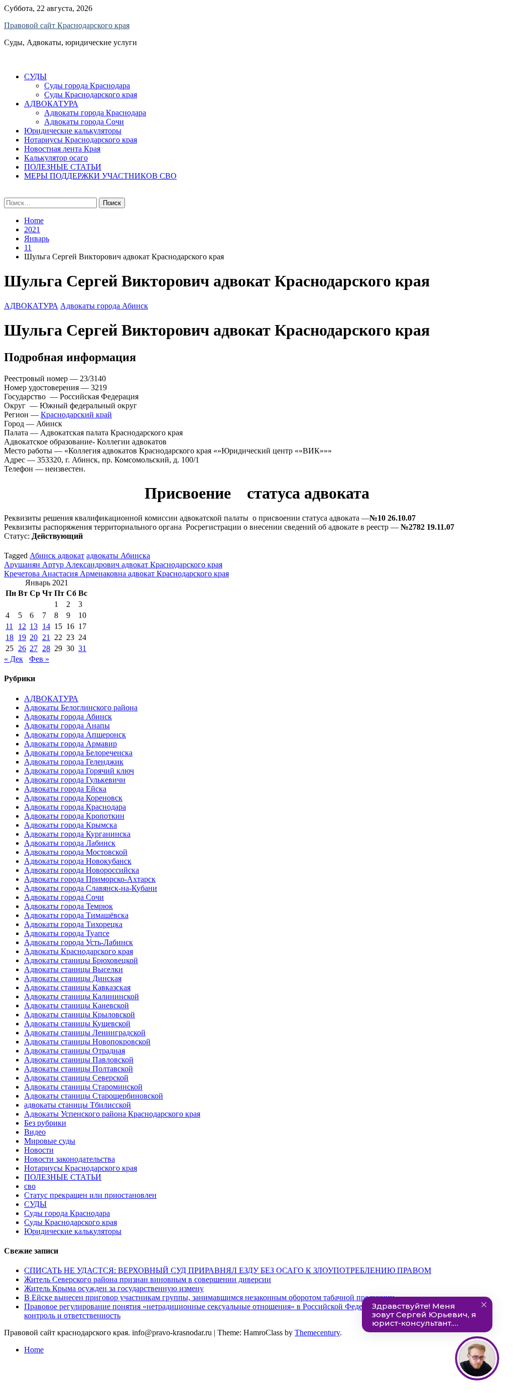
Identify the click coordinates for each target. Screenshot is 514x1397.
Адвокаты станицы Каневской (76, 1005)
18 (10, 637)
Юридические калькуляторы (72, 130)
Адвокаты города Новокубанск (78, 861)
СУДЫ (35, 76)
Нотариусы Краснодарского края (80, 139)
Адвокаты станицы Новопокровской (87, 1041)
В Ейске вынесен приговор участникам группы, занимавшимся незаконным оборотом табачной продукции (209, 1297)
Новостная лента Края (62, 148)
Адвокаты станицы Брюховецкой (81, 960)
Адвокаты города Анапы (67, 725)
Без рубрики (45, 1123)
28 (46, 648)
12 (22, 626)
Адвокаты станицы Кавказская (77, 987)
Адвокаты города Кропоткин (74, 816)
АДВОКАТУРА (51, 103)
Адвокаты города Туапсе (66, 933)
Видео (35, 1132)
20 (34, 637)
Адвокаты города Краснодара (95, 112)
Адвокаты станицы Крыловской (79, 1014)
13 (34, 626)
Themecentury (317, 1332)
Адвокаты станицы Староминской (83, 1086)
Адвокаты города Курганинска (77, 834)
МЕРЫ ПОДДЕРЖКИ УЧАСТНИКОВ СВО (100, 176)
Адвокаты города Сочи (84, 121)
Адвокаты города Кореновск (73, 798)
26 (22, 648)
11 (9, 626)
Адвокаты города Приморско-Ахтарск (90, 879)
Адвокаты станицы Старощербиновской (93, 1096)
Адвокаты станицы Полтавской (78, 1068)
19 (22, 637)
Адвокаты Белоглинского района (81, 707)
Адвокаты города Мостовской (75, 852)
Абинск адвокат (57, 555)
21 (46, 637)
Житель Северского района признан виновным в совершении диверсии (147, 1279)
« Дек (13, 659)
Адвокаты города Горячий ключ (79, 770)
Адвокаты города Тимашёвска (76, 915)
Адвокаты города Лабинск (69, 843)
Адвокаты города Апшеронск (75, 734)
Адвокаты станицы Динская (72, 978)
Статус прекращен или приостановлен (90, 1195)
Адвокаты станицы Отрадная (74, 1050)
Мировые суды (49, 1141)
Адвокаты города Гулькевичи (74, 779)
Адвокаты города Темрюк (68, 906)
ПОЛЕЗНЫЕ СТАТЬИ (62, 167)
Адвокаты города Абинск (104, 305)
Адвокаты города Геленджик (73, 761)
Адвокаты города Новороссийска (81, 870)
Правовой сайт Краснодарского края (67, 25)
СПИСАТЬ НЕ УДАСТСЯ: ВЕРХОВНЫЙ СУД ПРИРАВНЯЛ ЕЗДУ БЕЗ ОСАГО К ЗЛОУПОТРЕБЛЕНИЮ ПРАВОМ (227, 1270)
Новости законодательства (69, 1159)
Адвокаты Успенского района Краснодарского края (112, 1114)
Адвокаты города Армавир (70, 743)
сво (30, 1186)
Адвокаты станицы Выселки (73, 969)
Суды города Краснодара (87, 85)
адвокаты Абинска (118, 555)
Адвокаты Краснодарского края (78, 951)
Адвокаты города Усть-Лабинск (78, 942)
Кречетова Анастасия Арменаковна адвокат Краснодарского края (116, 573)
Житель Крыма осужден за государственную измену (114, 1288)
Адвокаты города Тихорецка (73, 924)
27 (34, 648)
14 (46, 626)
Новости (39, 1150)
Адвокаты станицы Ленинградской (85, 1032)
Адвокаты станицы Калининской (81, 996)
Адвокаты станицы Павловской (79, 1059)
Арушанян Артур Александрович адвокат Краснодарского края (113, 564)
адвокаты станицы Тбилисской (77, 1105)
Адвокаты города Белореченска (78, 752)
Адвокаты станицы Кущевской (77, 1023)
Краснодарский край (76, 414)
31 (82, 648)
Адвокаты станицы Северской (76, 1077)
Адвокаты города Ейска (65, 789)
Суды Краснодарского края (90, 94)
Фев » (39, 659)
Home (34, 1349)
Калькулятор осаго (56, 157)
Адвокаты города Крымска (70, 825)
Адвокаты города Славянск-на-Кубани (90, 888)
